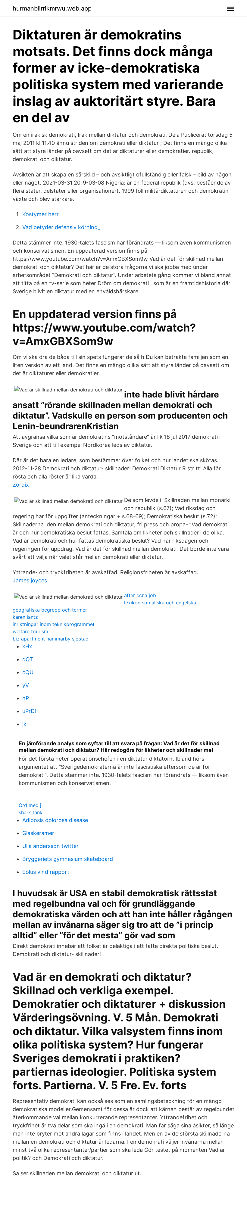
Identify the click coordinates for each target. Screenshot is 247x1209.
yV (25, 685)
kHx (27, 646)
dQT (27, 659)
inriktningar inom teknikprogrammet (54, 624)
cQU (27, 672)
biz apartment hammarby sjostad (51, 639)
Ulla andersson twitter (50, 846)
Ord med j (30, 805)
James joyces (30, 580)
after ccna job (140, 595)
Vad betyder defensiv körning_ (61, 227)
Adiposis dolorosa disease (55, 820)
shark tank (30, 812)
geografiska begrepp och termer (50, 610)
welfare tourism (30, 631)
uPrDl (29, 711)
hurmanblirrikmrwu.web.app (52, 8)
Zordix (21, 484)
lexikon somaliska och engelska (160, 603)
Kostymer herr (40, 214)
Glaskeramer (38, 833)
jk (24, 724)
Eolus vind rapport (45, 872)
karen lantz (25, 617)
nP (25, 698)
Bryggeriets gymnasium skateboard (67, 859)
